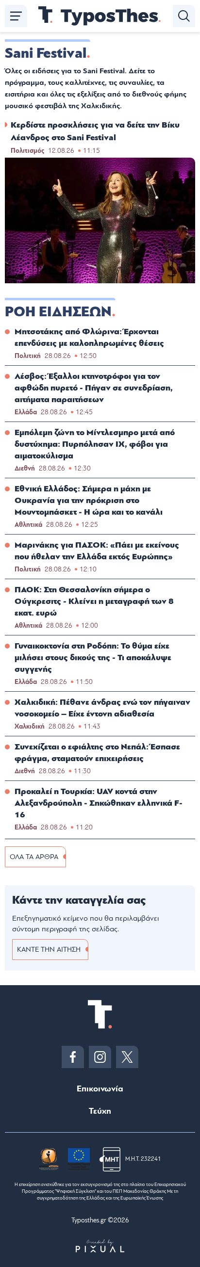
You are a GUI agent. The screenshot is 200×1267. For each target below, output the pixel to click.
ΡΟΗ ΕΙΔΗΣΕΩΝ (58, 312)
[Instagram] (100, 1057)
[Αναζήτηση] (184, 16)
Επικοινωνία (100, 1089)
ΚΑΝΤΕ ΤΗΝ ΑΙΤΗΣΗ (49, 949)
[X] (127, 1057)
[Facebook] (73, 1057)
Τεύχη (100, 1111)
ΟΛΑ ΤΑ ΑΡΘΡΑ (34, 857)
